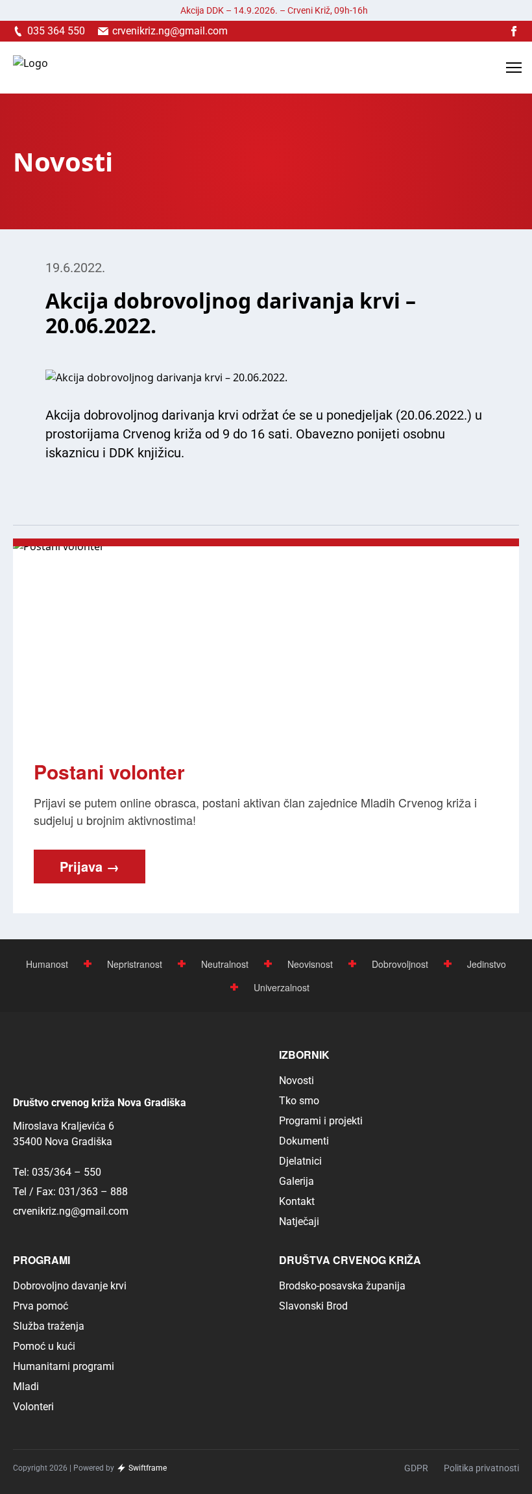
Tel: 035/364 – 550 (57, 1172)
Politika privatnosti (481, 1468)
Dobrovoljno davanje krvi (70, 1286)
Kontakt (297, 1201)
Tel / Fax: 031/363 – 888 (70, 1191)
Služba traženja (48, 1326)
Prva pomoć (40, 1306)
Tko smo (299, 1101)
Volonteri (33, 1406)
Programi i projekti (321, 1121)
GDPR (416, 1468)
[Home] (30, 68)
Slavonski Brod (313, 1306)
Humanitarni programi (63, 1366)
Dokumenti (304, 1141)
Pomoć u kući (44, 1346)
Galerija (296, 1181)
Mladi (26, 1386)
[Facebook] (514, 31)
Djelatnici (300, 1161)
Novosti (296, 1080)
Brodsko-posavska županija (342, 1286)
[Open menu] (514, 68)
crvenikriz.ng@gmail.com (70, 1211)
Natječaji (299, 1221)
